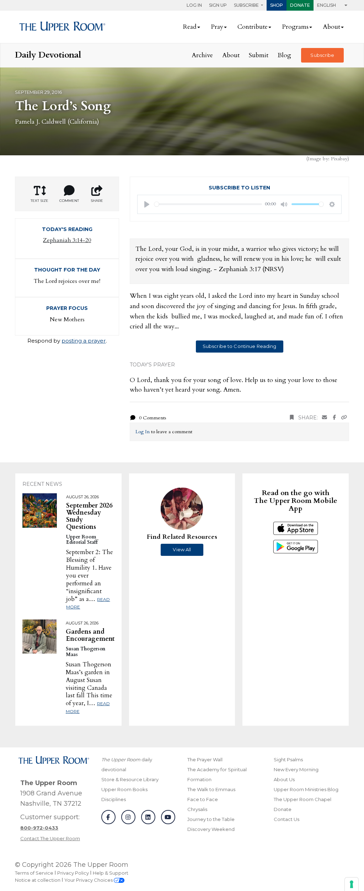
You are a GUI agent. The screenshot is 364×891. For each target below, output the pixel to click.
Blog (284, 55)
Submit (258, 55)
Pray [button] (217, 26)
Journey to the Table (211, 819)
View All (182, 549)
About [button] (331, 26)
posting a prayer (83, 340)
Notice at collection (37, 880)
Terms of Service (34, 873)
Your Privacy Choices (89, 880)
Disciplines (113, 799)
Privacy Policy (73, 873)
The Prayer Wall (205, 759)
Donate (300, 5)
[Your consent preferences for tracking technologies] (351, 884)
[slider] (208, 204)
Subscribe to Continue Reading (240, 346)
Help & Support (110, 873)
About (231, 55)
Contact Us (286, 819)
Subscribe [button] (247, 5)
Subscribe (322, 55)
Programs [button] (295, 26)
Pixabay (339, 158)
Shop (276, 5)
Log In (194, 5)
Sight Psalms (288, 759)
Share (97, 200)
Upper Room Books (124, 789)
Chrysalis (197, 809)
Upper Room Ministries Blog (306, 789)
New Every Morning (296, 769)
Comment (69, 200)
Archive (202, 55)
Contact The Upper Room (50, 838)
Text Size (39, 200)
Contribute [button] (252, 26)
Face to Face (202, 799)
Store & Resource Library (130, 779)
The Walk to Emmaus (211, 789)
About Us (284, 779)
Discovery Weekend (211, 829)
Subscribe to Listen (239, 187)
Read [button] (190, 26)
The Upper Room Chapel (302, 799)
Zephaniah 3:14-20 (67, 240)
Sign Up (218, 5)
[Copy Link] (344, 417)
